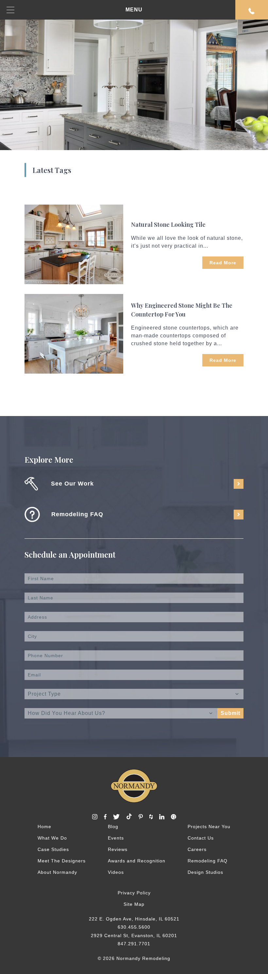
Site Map (134, 904)
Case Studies (53, 849)
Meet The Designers (62, 860)
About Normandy (57, 872)
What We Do (52, 838)
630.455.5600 (134, 927)
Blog (113, 826)
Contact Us (201, 838)
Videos (116, 872)
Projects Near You (209, 826)
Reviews (117, 849)
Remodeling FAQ (207, 860)
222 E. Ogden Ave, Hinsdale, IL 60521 (134, 918)
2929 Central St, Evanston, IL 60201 (134, 935)
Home (44, 826)
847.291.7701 (134, 943)
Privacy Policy (134, 892)
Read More (222, 262)
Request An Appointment (251, 10)
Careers (197, 849)
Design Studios (205, 872)
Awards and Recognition (136, 860)
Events (116, 838)
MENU (134, 9)
